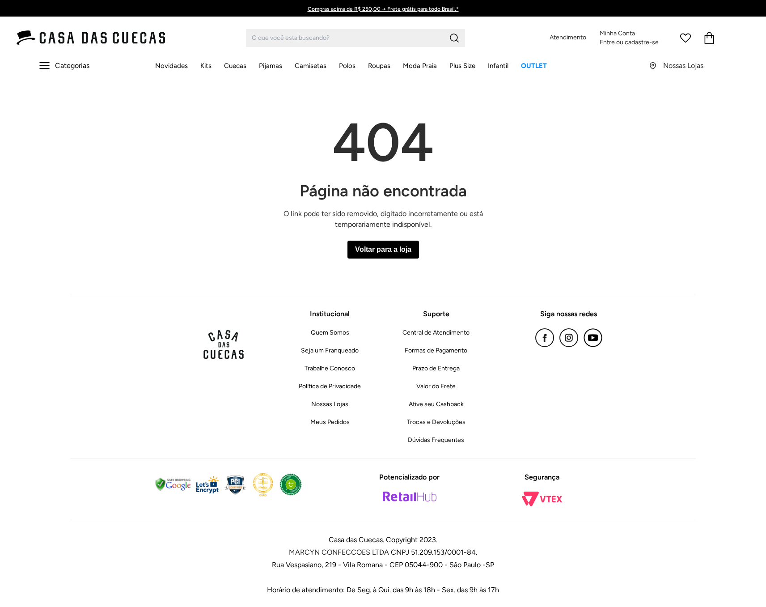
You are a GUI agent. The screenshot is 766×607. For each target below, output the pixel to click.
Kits (206, 66)
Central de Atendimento (436, 332)
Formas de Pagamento (436, 350)
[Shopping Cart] (709, 38)
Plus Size (462, 66)
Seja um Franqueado (330, 350)
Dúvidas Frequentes (436, 440)
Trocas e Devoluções (436, 422)
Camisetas (310, 66)
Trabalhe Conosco (330, 368)
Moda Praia (420, 66)
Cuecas (235, 66)
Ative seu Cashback (436, 404)
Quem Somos (330, 332)
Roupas (379, 66)
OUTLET (534, 66)
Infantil (498, 66)
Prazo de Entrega (436, 368)
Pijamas (270, 66)
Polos (347, 66)
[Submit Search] (454, 38)
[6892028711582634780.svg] (685, 38)
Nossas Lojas (329, 404)
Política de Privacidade (330, 386)
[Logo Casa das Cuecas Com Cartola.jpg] (92, 38)
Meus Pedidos (330, 422)
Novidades (171, 66)
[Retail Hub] (409, 496)
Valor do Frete (436, 386)
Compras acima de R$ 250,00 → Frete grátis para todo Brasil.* (383, 9)
